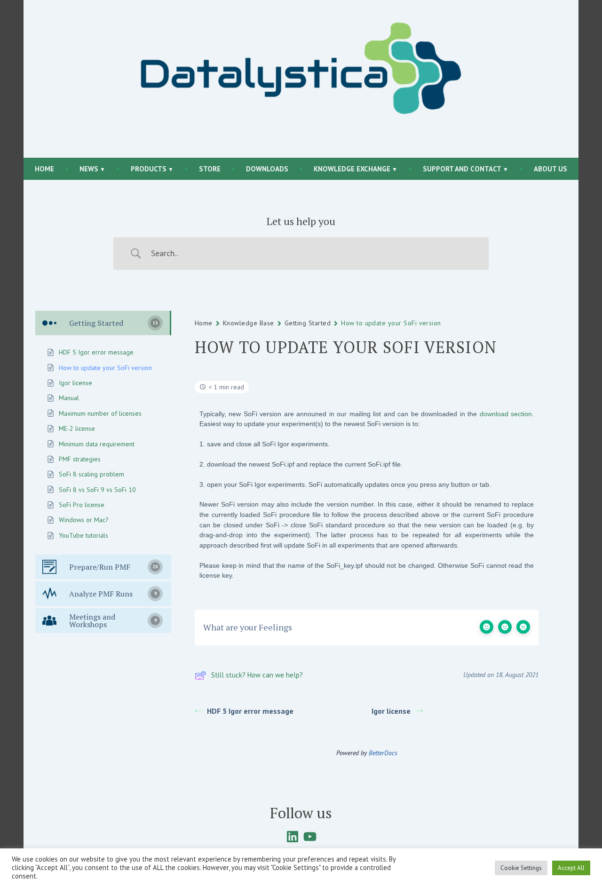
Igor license (391, 711)
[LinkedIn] (292, 836)
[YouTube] (309, 836)
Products (148, 168)
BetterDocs (383, 753)
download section (506, 414)
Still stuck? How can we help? (257, 674)
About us (550, 168)
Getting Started (308, 323)
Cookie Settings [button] (521, 868)
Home (44, 168)
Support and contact (462, 168)
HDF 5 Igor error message (250, 711)
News (88, 168)
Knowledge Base (248, 323)
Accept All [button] (571, 868)
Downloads (267, 168)
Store (210, 168)
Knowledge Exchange (352, 168)
